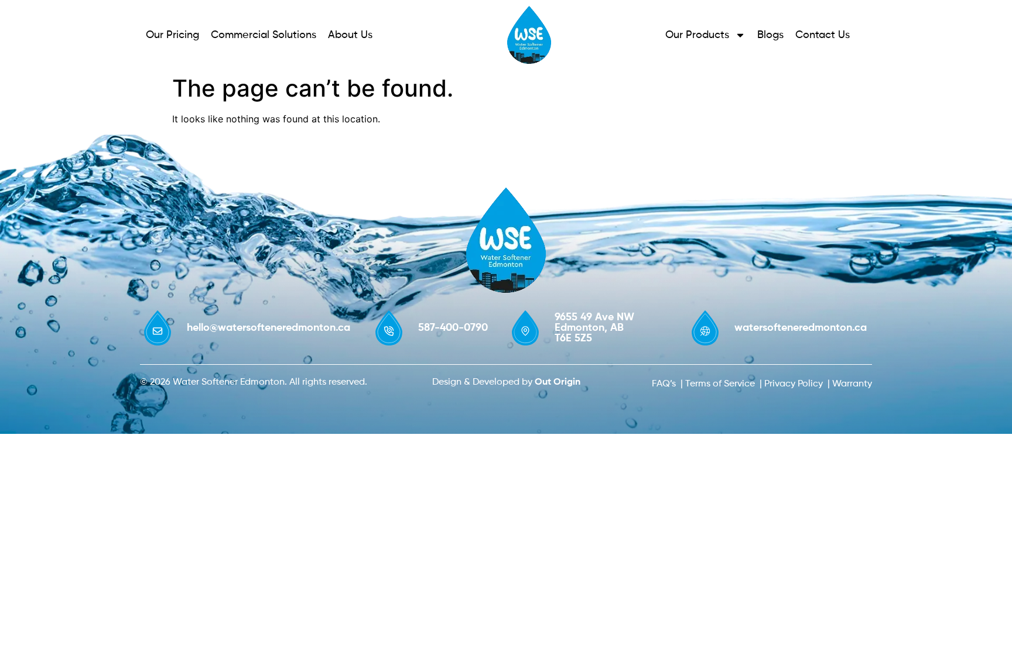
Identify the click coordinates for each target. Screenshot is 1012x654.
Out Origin (557, 382)
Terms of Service (720, 384)
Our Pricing (172, 35)
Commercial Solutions (263, 35)
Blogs (770, 35)
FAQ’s (664, 384)
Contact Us (822, 35)
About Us (350, 35)
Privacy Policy (793, 384)
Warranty (852, 384)
